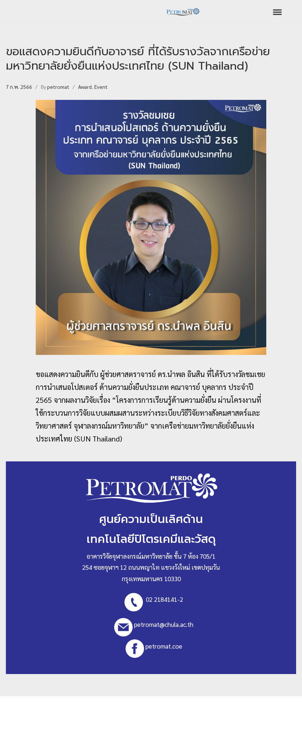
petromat (58, 86)
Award (85, 86)
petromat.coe (163, 646)
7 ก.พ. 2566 (19, 86)
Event (101, 86)
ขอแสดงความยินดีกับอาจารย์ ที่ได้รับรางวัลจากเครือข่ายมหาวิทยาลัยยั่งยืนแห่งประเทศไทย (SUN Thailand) (138, 58)
